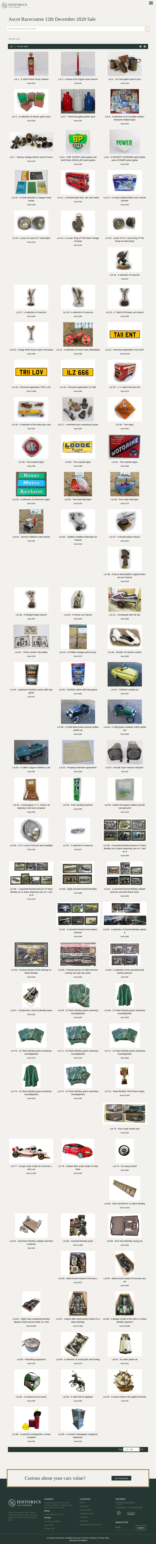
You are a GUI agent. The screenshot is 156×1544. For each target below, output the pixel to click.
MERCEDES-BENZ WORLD (90, 1525)
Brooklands (86, 1510)
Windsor (84, 1521)
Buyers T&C (49, 1525)
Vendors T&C (49, 1529)
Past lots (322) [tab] (14, 39)
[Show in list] (141, 46)
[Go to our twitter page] (9, 1529)
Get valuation (121, 1478)
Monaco (84, 1517)
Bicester (84, 1506)
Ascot (83, 1503)
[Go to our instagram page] (10, 1529)
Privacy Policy (104, 1538)
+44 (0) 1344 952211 (52, 1521)
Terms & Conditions (89, 1538)
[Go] (147, 28)
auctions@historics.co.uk (53, 1514)
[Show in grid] (145, 46)
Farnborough (86, 1514)
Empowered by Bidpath (78, 1540)
